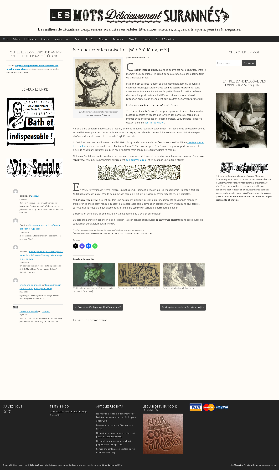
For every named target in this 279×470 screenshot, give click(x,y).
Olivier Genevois (19, 465)
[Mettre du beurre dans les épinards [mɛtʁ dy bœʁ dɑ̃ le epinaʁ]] (94, 274)
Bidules (16, 39)
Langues (57, 39)
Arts (68, 39)
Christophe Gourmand (30, 285)
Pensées (90, 39)
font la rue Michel (154, 122)
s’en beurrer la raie (136, 159)
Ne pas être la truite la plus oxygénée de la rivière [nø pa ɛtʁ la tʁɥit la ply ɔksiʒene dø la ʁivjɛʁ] (116, 417)
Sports (78, 39)
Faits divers (118, 39)
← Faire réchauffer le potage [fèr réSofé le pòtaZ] (98, 307)
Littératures (30, 39)
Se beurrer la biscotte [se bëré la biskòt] (137, 288)
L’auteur (35, 195)
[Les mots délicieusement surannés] (139, 13)
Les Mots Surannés (29, 311)
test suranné (64, 411)
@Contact (166, 39)
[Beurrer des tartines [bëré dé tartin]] (184, 274)
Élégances (103, 39)
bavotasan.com (268, 465)
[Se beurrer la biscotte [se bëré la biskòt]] (139, 274)
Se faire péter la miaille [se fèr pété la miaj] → (183, 307)
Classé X (133, 39)
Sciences (45, 39)
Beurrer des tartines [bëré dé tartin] (180, 288)
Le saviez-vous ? (149, 39)
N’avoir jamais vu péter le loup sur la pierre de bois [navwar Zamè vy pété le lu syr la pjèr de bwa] (41, 255)
